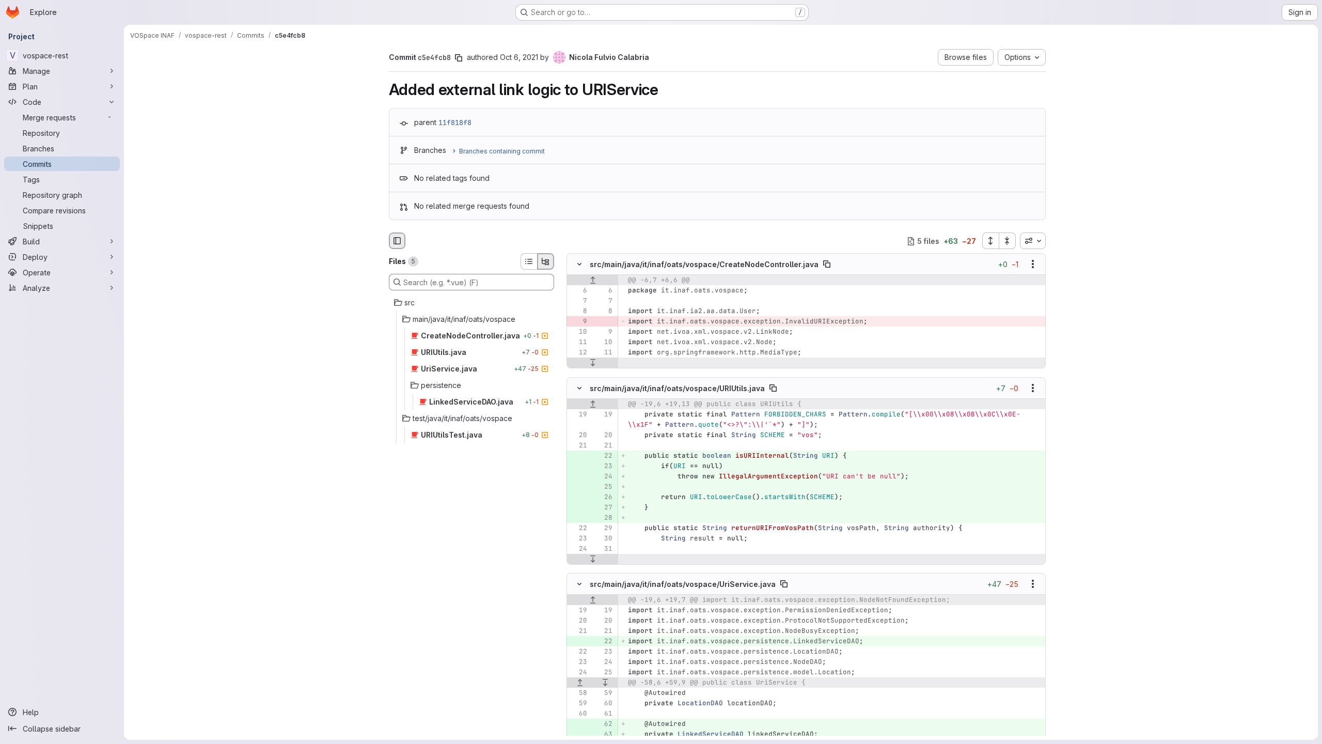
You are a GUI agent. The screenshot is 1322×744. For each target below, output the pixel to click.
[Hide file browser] (397, 241)
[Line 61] (603, 713)
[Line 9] (603, 332)
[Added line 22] (603, 456)
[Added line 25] (603, 487)
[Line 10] (578, 332)
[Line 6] (578, 291)
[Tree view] (546, 261)
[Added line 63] (603, 734)
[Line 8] (578, 311)
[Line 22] (578, 528)
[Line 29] (603, 528)
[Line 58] (578, 693)
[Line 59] (603, 693)
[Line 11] (578, 342)
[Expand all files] (990, 241)
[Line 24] (578, 549)
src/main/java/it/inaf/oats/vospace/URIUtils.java (677, 387)
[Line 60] (603, 703)
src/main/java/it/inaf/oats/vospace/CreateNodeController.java (704, 264)
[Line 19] (578, 414)
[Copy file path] (827, 264)
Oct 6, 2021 (519, 57)
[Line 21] (578, 445)
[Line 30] (603, 538)
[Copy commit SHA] (458, 58)
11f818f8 (454, 122)
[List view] (529, 261)
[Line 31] (603, 549)
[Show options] (1033, 264)
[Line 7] (578, 301)
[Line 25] (603, 672)
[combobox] (1033, 241)
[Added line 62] (603, 724)
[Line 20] (578, 435)
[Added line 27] (603, 507)
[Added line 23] (603, 466)
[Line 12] (578, 353)
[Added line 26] (603, 497)
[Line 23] (578, 538)
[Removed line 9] (578, 322)
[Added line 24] (603, 476)
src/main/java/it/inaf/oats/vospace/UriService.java (683, 583)
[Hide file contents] (579, 264)
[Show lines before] (592, 280)
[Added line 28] (603, 518)
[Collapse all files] (1007, 241)
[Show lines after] (592, 363)
